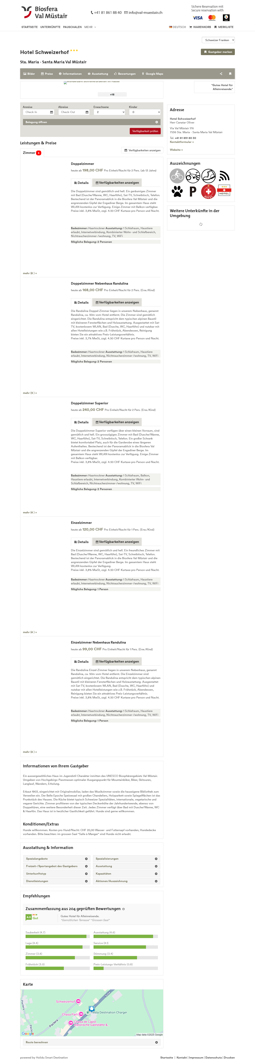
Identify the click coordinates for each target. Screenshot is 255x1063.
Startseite (166, 1057)
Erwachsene (101, 107)
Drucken (229, 1057)
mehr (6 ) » (30, 273)
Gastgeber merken (219, 52)
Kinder (133, 107)
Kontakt (182, 1057)
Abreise (63, 107)
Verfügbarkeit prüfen (145, 131)
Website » (176, 149)
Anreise (27, 107)
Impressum (196, 1057)
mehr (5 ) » (30, 393)
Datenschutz (213, 1057)
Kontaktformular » (182, 142)
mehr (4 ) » (30, 512)
